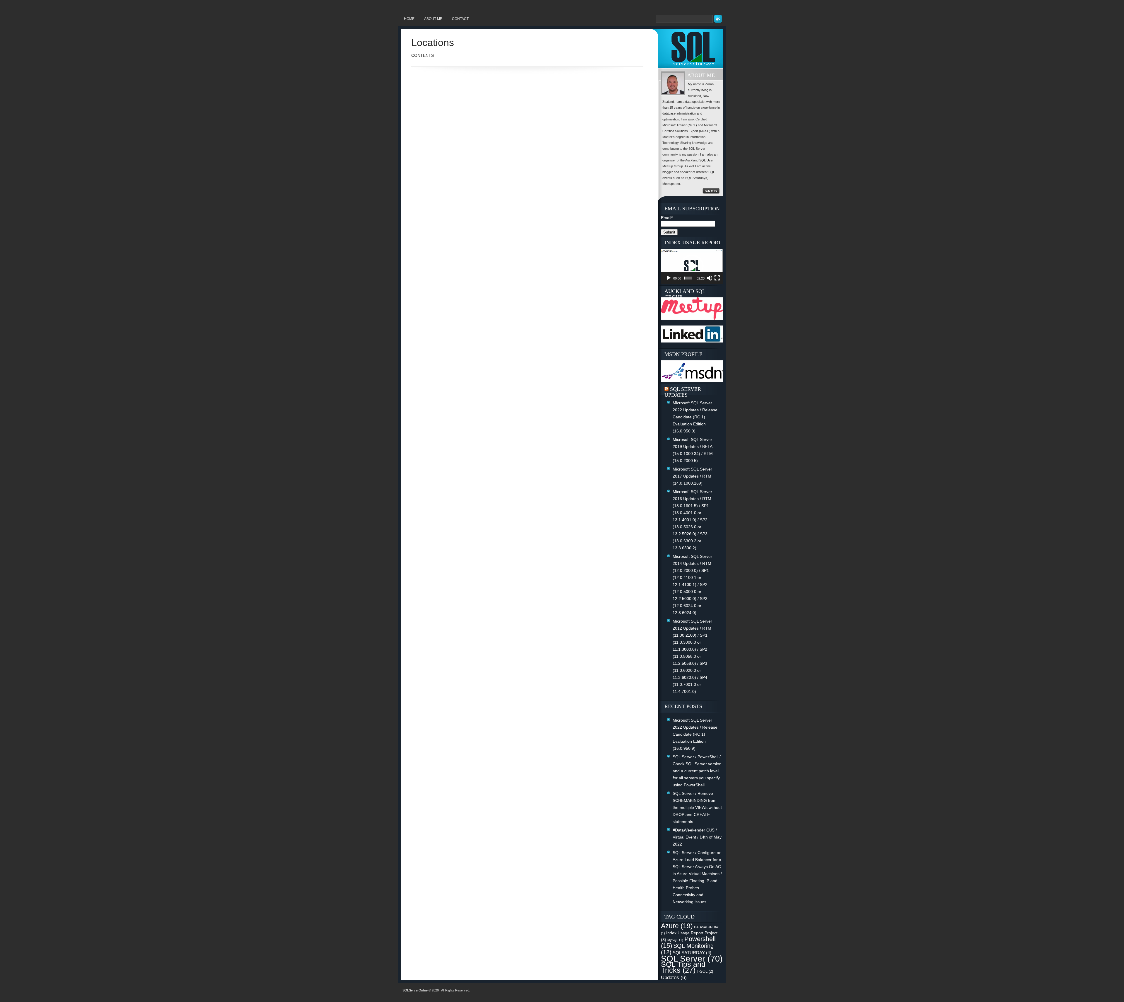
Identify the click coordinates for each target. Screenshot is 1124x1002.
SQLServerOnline (415, 990)
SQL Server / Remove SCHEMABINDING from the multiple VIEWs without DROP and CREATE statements (697, 807)
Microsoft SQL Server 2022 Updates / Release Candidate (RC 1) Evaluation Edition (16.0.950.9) (695, 417)
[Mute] (709, 278)
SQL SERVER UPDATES (682, 392)
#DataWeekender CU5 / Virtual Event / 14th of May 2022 (697, 837)
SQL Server (692, 958)
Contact (460, 19)
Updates (674, 977)
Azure (677, 926)
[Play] (668, 278)
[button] (692, 266)
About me (433, 19)
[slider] (688, 278)
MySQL (675, 940)
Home (409, 19)
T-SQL (705, 971)
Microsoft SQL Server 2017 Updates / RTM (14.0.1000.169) (692, 476)
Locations (432, 42)
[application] (692, 266)
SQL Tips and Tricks (683, 967)
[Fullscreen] (717, 278)
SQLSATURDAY (692, 952)
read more (711, 191)
